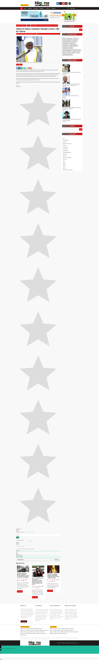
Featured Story (72, 43)
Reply (1, 653)
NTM (27, 33)
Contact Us (53, 8)
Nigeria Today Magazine (21, 25)
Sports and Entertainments (67, 54)
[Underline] (20, 549)
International (65, 47)
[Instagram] (66, 3)
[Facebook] (57, 3)
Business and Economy (67, 41)
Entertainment (65, 43)
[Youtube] (63, 3)
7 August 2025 (51, 579)
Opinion (69, 52)
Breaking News (69, 38)
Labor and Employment (67, 50)
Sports (78, 52)
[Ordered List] (23, 549)
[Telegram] (25, 68)
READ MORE (20, 591)
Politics (73, 52)
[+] (31, 549)
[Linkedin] (21, 68)
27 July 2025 (35, 586)
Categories (41, 8)
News (28, 25)
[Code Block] (27, 549)
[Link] (29, 549)
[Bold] (17, 549)
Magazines (30, 8)
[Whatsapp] (23, 68)
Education (75, 41)
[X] (19, 68)
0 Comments (20, 580)
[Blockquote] (26, 549)
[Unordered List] (24, 549)
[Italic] (18, 549)
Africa (64, 38)
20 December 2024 (20, 33)
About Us (48, 8)
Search (72, 26)
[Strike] (21, 549)
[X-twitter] (60, 3)
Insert (1, 659)
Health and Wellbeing (73, 45)
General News (65, 45)
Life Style (74, 50)
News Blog (36, 8)
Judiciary (70, 47)
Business (76, 38)
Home (25, 8)
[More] (31, 68)
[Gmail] (27, 68)
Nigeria (33, 25)
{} (30, 549)
